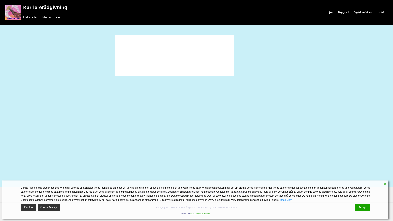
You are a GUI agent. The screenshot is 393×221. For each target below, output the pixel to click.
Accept (362, 207)
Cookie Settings (48, 207)
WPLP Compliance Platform (200, 213)
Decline (28, 207)
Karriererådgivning (45, 7)
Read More (286, 200)
